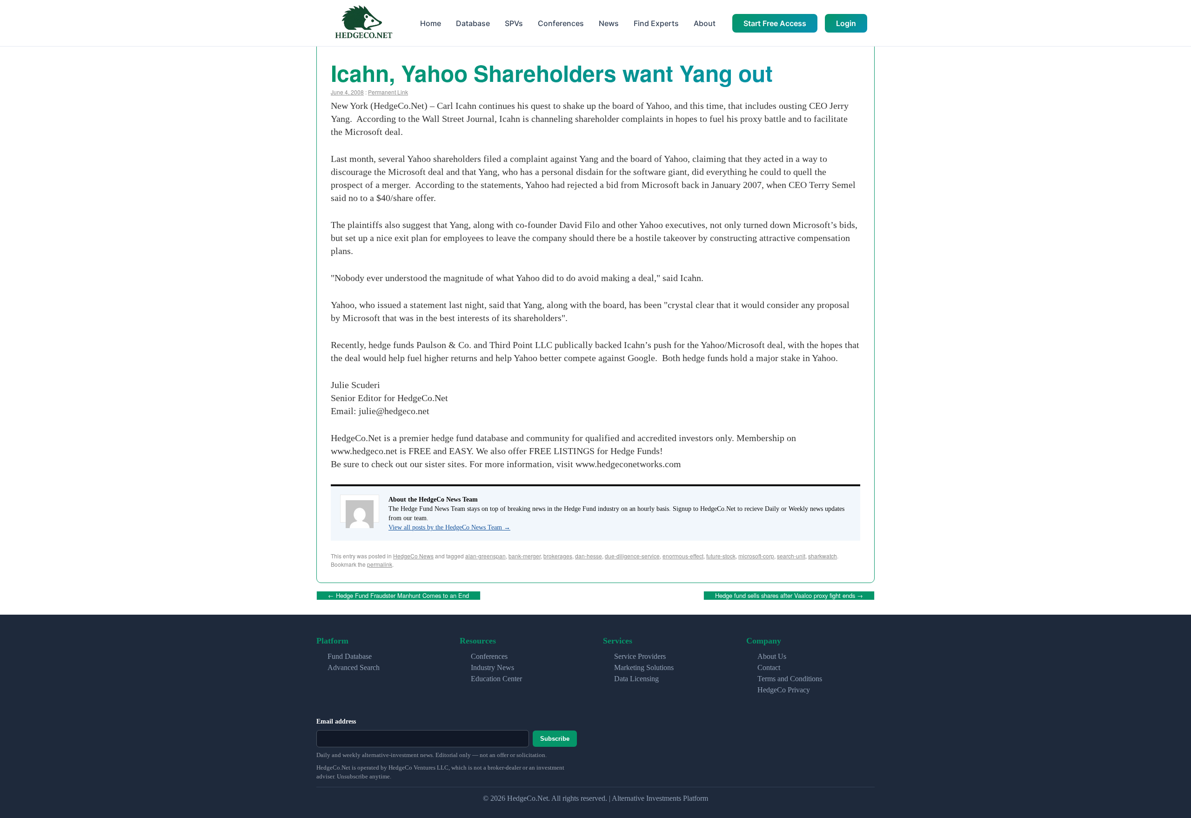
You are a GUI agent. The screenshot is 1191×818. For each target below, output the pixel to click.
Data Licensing (636, 679)
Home (430, 23)
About (705, 23)
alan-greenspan (485, 556)
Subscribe (554, 738)
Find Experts (656, 23)
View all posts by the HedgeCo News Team (449, 527)
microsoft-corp (756, 556)
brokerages (557, 556)
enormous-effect (682, 556)
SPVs (514, 23)
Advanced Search (354, 667)
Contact (768, 667)
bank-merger (525, 556)
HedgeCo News (413, 556)
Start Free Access (774, 23)
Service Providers (640, 656)
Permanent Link (388, 92)
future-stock (721, 556)
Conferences (561, 23)
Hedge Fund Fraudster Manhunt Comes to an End (398, 595)
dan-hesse (588, 556)
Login (846, 23)
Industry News (492, 667)
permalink (379, 564)
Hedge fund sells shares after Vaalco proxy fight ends (789, 595)
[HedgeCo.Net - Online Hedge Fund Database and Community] (363, 23)
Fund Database (350, 656)
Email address (336, 721)
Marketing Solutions (644, 667)
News (609, 23)
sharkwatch (822, 556)
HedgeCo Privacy (783, 690)
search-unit (791, 556)
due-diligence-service (632, 556)
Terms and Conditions (789, 679)
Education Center (496, 679)
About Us (771, 656)
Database (473, 23)
